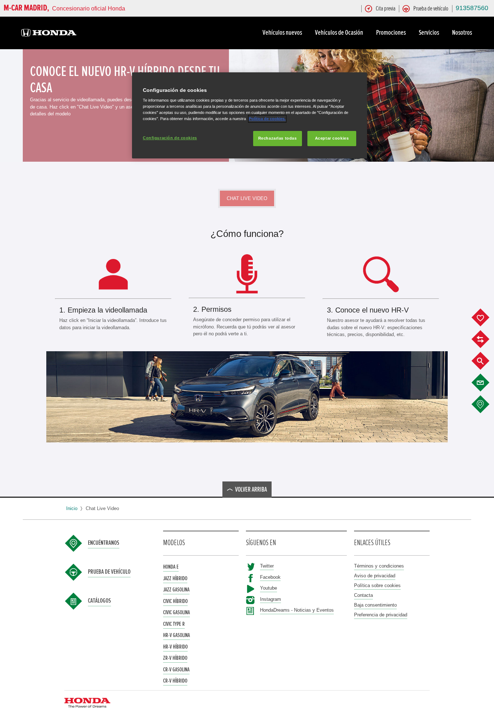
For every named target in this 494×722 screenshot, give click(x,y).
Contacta (363, 595)
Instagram (270, 599)
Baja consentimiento (375, 605)
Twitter (267, 566)
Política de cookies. (267, 118)
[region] (249, 115)
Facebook (270, 577)
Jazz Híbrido (175, 578)
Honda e (171, 567)
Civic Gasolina (176, 612)
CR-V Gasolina (176, 669)
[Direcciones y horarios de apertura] (485, 404)
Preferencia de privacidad (380, 614)
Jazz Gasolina (176, 590)
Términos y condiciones (379, 566)
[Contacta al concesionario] (485, 383)
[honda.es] (48, 34)
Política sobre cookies (377, 585)
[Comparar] (485, 339)
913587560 (472, 8)
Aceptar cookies (332, 138)
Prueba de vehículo (109, 572)
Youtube (268, 588)
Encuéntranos (103, 543)
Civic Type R (174, 624)
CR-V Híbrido (175, 681)
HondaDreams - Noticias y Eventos (297, 610)
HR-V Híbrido (175, 647)
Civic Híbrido (175, 601)
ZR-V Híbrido (175, 658)
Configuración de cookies (170, 138)
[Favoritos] (485, 318)
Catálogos (99, 601)
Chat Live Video (247, 198)
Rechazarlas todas (277, 138)
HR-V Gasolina (176, 635)
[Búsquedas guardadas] (485, 361)
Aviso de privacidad (374, 575)
